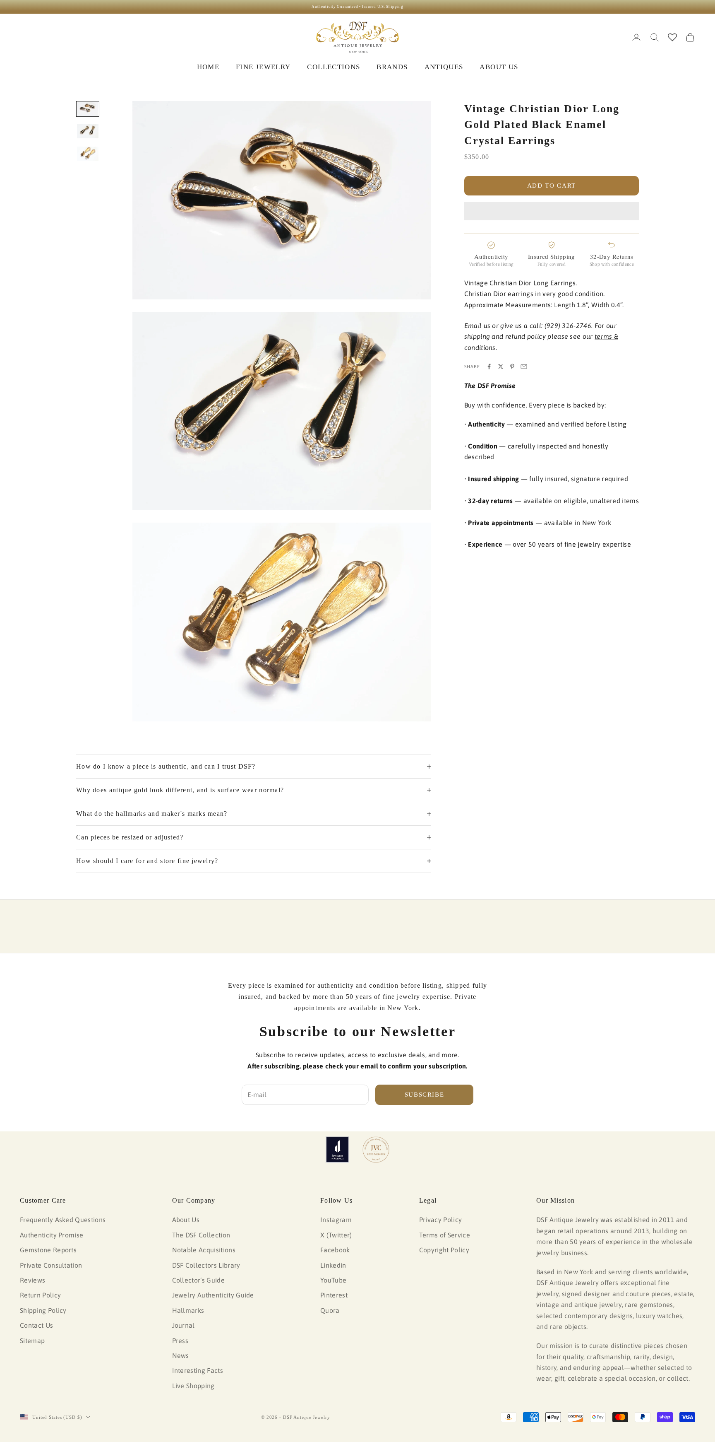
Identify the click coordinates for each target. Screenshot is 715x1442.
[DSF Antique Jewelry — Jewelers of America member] (337, 1149)
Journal (183, 1325)
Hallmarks (188, 1310)
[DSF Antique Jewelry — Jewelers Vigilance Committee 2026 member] (375, 1149)
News (180, 1355)
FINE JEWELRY (263, 67)
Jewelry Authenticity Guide (213, 1295)
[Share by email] (524, 366)
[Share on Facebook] (489, 366)
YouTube (333, 1280)
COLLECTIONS (333, 67)
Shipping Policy (43, 1310)
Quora (330, 1310)
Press (180, 1340)
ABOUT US (499, 67)
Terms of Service (444, 1235)
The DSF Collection (201, 1235)
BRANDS (392, 67)
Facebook (335, 1250)
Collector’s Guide (198, 1280)
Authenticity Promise (51, 1235)
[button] (551, 211)
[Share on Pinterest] (512, 366)
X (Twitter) (336, 1235)
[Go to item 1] (87, 109)
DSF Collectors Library (206, 1265)
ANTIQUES (444, 67)
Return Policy (40, 1295)
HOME (208, 67)
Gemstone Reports (48, 1250)
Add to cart (551, 185)
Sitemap (32, 1340)
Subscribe (424, 1094)
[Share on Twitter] (500, 366)
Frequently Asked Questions (63, 1219)
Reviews (32, 1280)
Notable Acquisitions (203, 1250)
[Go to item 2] (87, 131)
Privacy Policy (440, 1219)
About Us (186, 1219)
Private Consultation (51, 1265)
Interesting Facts (197, 1370)
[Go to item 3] (87, 154)
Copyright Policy (444, 1250)
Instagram (336, 1219)
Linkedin (333, 1265)
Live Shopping (193, 1385)
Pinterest (334, 1295)
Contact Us (36, 1325)
